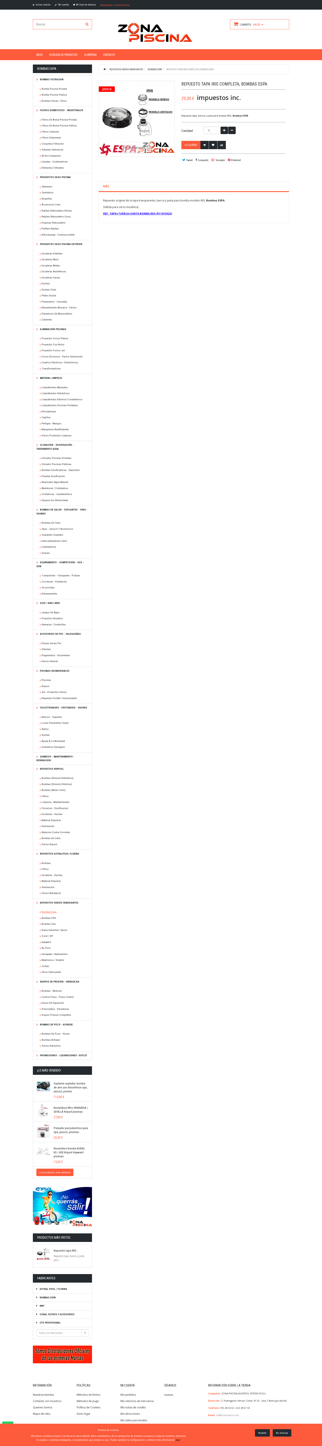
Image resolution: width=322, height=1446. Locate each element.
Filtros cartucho (50, 131)
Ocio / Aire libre (49, 603)
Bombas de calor (51, 522)
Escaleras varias (51, 277)
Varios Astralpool (51, 893)
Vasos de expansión (53, 1002)
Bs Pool (46, 947)
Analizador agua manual (55, 482)
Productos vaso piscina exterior (60, 244)
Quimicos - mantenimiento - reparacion (55, 758)
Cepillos (46, 417)
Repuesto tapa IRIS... (66, 1250)
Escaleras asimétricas (54, 271)
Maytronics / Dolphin (53, 960)
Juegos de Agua (50, 612)
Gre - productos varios (54, 692)
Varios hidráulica (51, 1045)
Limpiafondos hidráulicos (56, 393)
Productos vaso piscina (55, 177)
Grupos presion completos (56, 1014)
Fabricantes (46, 1278)
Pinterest (235, 160)
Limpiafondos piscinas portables (60, 405)
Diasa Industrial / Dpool (54, 930)
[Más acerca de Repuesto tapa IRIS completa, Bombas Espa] (43, 1254)
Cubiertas (47, 319)
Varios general (50, 661)
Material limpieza (50, 377)
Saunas (46, 552)
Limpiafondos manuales (55, 387)
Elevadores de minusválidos (57, 313)
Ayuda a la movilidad (53, 741)
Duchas (46, 283)
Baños (45, 729)
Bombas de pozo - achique (56, 1024)
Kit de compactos (51, 155)
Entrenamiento (49, 593)
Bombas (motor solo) (53, 790)
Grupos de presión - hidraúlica (59, 981)
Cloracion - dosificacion (55, 808)
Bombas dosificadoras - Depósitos (61, 470)
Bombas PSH (49, 918)
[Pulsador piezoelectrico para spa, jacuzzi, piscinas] (43, 1131)
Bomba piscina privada (54, 88)
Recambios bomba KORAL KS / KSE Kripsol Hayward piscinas (69, 1152)
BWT (41, 1305)
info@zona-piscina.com (227, 1415)
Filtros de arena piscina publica (59, 125)
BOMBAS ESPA (47, 1297)
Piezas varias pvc (51, 643)
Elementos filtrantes (53, 167)
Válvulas (46, 649)
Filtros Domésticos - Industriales (61, 110)
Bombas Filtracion (51, 79)
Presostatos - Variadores (55, 1009)
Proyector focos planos (55, 338)
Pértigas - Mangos (51, 423)
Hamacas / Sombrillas (54, 624)
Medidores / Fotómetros (55, 488)
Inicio (105, 69)
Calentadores (49, 546)
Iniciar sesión (43, 4)
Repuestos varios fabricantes (58, 902)
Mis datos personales (133, 1420)
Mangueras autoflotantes (55, 429)
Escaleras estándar (52, 253)
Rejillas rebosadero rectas (57, 210)
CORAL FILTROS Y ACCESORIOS (56, 1314)
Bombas (46, 863)
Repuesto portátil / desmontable (59, 698)
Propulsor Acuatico (52, 618)
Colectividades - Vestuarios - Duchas (63, 707)
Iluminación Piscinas (52, 329)
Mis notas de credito (133, 1407)
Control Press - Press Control (58, 996)
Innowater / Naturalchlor (55, 954)
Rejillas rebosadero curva (56, 216)
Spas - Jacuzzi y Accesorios (57, 528)
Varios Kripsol (49, 844)
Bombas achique (51, 1039)
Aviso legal (83, 1414)
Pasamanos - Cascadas (54, 301)
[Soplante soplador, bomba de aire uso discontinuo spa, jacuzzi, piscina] (43, 1086)
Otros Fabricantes (51, 972)
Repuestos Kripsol (51, 768)
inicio (39, 54)
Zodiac (45, 966)
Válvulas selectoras (52, 149)
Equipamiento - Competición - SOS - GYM (60, 564)
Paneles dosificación (53, 476)
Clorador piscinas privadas (56, 458)
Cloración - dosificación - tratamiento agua (55, 446)
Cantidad (187, 131)
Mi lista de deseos (86, 4)
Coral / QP (47, 935)
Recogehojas (49, 411)
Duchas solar (49, 289)
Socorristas (48, 587)
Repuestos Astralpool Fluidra (59, 853)
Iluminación (48, 826)
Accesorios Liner (51, 204)
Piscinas (46, 680)
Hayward (46, 942)
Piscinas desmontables (54, 670)
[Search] (87, 24)
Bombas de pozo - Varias (56, 1033)
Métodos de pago (88, 1401)
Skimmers (47, 186)
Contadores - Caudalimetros (57, 494)
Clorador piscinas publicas (56, 464)
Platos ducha (49, 295)
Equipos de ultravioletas (55, 500)
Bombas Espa (49, 911)
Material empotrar (51, 820)
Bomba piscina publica (54, 94)
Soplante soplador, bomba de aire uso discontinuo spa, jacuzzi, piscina (70, 1087)
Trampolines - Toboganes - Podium (61, 575)
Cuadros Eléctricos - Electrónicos (60, 362)
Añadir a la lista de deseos (213, 145)
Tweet (189, 160)
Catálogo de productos (63, 54)
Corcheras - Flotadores (54, 581)
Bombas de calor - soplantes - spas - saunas (62, 511)
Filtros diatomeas (51, 137)
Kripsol (45, 686)
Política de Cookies (88, 1407)
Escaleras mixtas (51, 265)
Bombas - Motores (52, 990)
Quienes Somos (42, 1407)
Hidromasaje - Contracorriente (58, 234)
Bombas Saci (49, 923)
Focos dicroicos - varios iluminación (62, 356)
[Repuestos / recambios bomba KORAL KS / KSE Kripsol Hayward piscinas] (43, 1151)
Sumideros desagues (53, 746)
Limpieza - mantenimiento (55, 802)
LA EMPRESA (90, 54)
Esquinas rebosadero (53, 222)
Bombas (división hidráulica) (57, 778)
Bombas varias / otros (54, 100)
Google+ (220, 160)
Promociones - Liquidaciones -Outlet (63, 1055)
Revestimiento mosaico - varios (59, 307)
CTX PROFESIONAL (50, 1322)
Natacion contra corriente (56, 832)
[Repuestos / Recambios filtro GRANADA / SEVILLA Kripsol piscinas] (43, 1111)
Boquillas (47, 198)
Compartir (203, 160)
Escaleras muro (50, 259)
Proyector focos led (53, 350)
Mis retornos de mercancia (137, 1401)
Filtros (45, 796)
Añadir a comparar (222, 145)
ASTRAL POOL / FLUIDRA (53, 1288)
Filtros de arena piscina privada (59, 119)
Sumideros (47, 192)
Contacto (109, 54)
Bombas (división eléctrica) (57, 784)
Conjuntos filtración (53, 143)
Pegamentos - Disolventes (56, 655)
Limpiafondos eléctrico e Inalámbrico (62, 399)
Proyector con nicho (53, 344)
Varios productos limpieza (56, 435)
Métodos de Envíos (89, 1395)
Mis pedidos (128, 1395)
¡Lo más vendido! (49, 1070)
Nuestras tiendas (43, 1395)
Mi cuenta (63, 4)
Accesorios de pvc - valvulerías (60, 633)
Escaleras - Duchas (52, 814)
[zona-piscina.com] (161, 31)
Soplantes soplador (52, 534)
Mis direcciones (130, 1414)
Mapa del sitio (41, 1414)
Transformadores (51, 368)
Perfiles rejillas (50, 228)
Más (106, 186)
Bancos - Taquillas (52, 717)
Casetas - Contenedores (55, 161)
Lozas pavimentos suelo (55, 722)
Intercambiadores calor (54, 540)
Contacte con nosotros (47, 1401)
